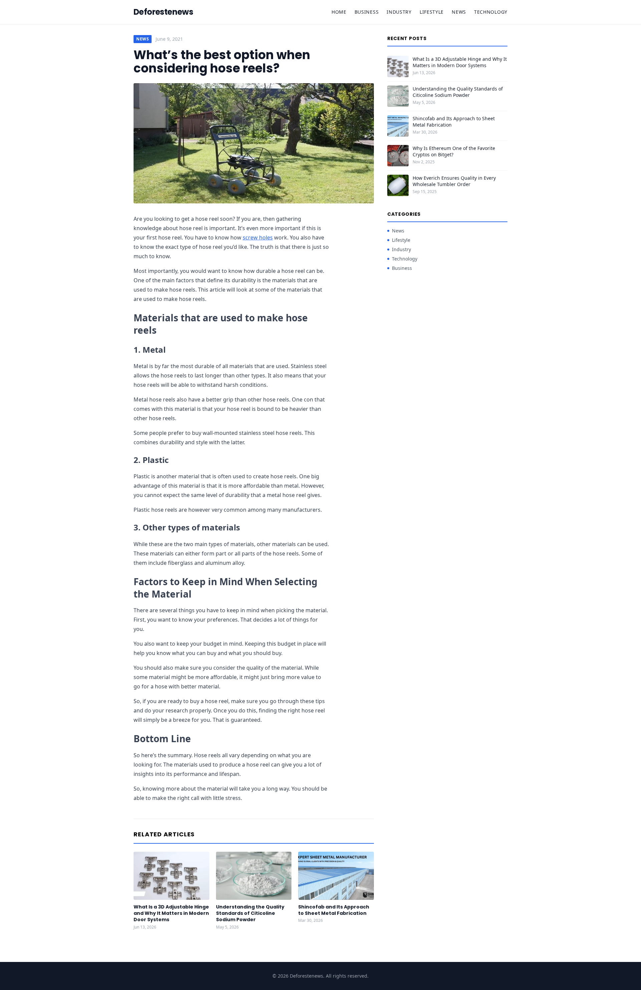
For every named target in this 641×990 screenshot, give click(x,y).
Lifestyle (432, 12)
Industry (399, 12)
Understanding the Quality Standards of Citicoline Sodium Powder (250, 913)
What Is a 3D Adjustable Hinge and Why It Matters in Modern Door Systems (171, 913)
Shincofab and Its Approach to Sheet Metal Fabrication (333, 910)
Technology (490, 12)
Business (367, 12)
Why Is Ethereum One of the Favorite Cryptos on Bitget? (454, 151)
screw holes (258, 237)
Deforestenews (163, 12)
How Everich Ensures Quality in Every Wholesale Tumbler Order (454, 181)
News (459, 12)
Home (339, 12)
